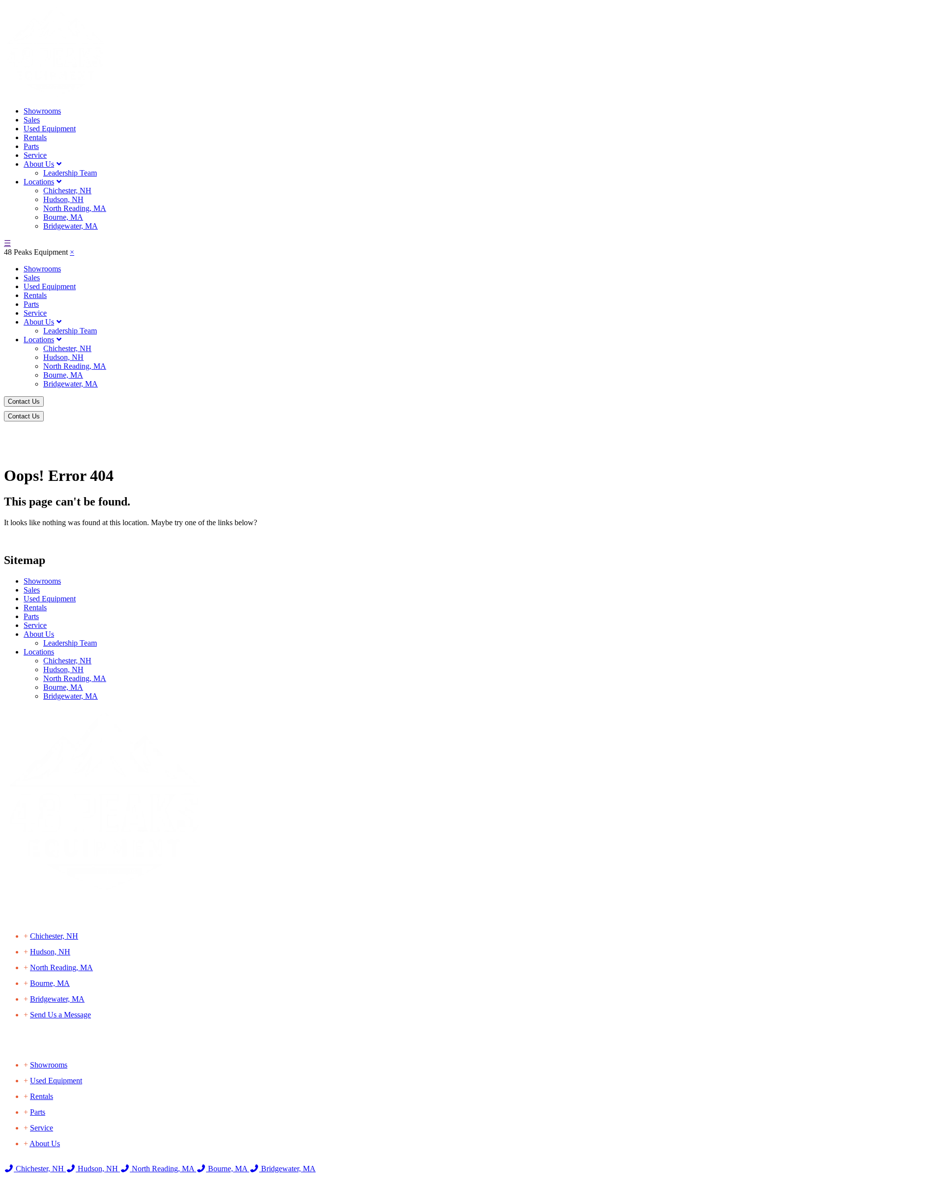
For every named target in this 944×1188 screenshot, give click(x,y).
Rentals (35, 137)
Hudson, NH (63, 199)
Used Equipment (50, 128)
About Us (39, 164)
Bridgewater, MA (70, 226)
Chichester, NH (67, 190)
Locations (39, 182)
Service (35, 155)
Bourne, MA (63, 217)
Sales (32, 120)
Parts (31, 146)
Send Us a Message (60, 1014)
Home (16, 441)
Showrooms (42, 111)
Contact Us (24, 401)
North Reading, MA (74, 208)
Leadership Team (70, 173)
